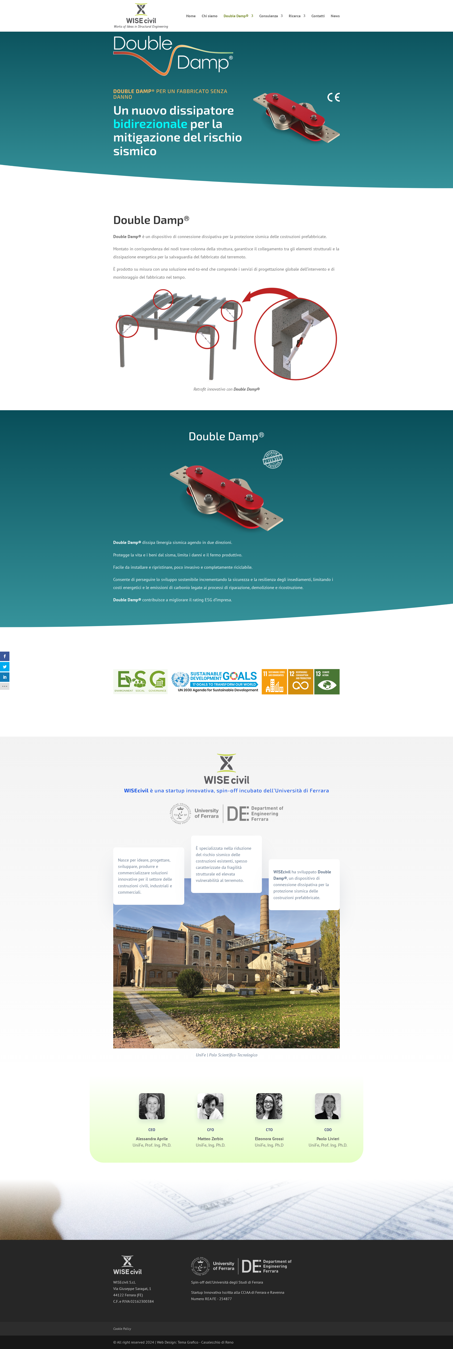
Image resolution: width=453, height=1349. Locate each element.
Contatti (318, 16)
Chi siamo (210, 16)
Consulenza (268, 16)
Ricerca (295, 16)
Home (191, 16)
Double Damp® (236, 16)
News (335, 16)
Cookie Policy (122, 1329)
